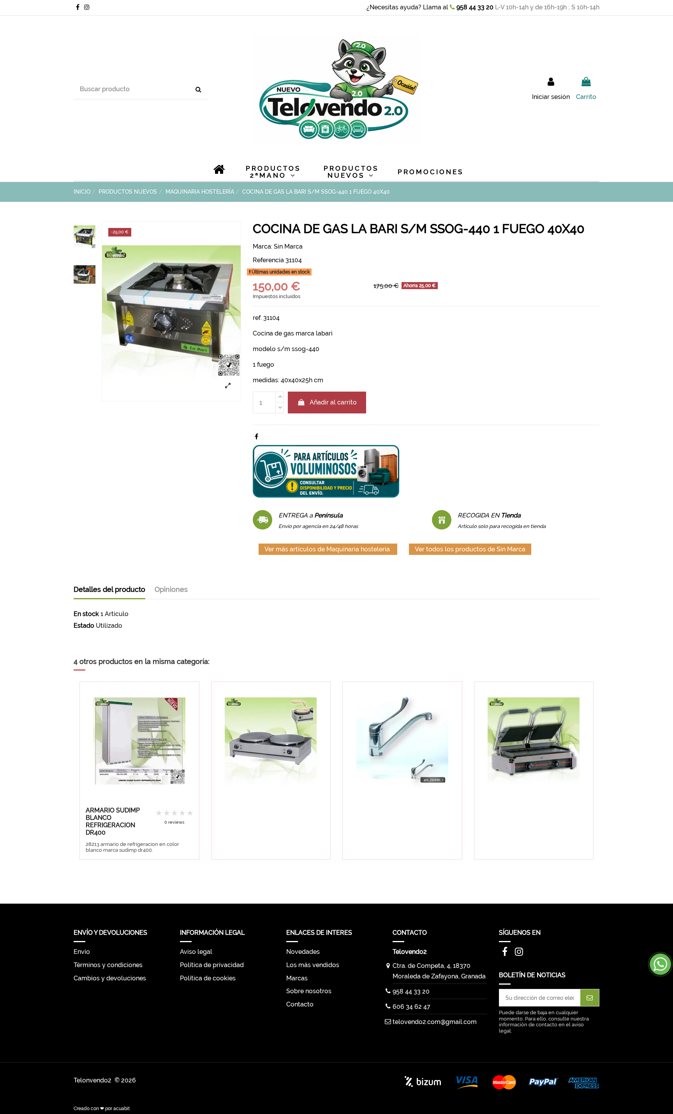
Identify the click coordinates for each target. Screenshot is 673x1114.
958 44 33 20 (474, 7)
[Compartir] (256, 436)
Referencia (268, 260)
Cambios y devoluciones (110, 978)
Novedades (303, 951)
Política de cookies (208, 978)
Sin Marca (288, 246)
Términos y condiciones (108, 965)
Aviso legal (196, 951)
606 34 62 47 (411, 1006)
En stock (86, 614)
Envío (82, 951)
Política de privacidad (212, 965)
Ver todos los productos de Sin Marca (470, 549)
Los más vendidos (312, 965)
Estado (84, 625)
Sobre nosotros (308, 991)
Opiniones (171, 589)
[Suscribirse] (589, 997)
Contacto (300, 1004)
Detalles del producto (109, 589)
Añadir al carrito (333, 402)
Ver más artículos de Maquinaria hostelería (327, 549)
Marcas (297, 978)
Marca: (262, 246)
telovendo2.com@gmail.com (435, 1022)
